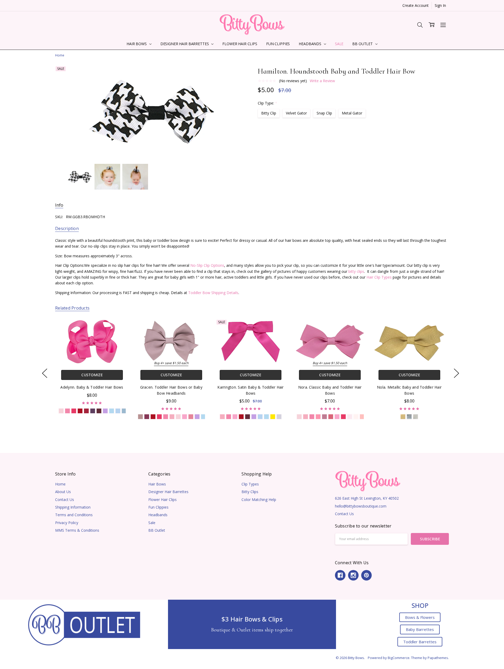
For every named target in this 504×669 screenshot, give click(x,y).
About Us (63, 491)
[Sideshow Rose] (356, 416)
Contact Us (64, 499)
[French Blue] (124, 411)
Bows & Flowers (420, 617)
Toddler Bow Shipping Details (213, 292)
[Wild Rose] (324, 416)
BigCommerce (399, 657)
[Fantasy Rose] (318, 416)
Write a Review (322, 81)
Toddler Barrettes (420, 641)
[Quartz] (191, 416)
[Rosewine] (247, 416)
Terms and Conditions (74, 514)
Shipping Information (73, 507)
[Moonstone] (362, 416)
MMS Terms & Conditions (77, 530)
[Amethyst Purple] (93, 411)
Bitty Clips (250, 491)
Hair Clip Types (379, 277)
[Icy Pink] (350, 416)
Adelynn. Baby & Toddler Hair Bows (91, 387)
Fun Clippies (278, 43)
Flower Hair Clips (239, 43)
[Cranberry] (86, 411)
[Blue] (111, 411)
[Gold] (403, 416)
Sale (339, 43)
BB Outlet (363, 43)
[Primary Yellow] (272, 416)
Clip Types (250, 484)
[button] (84, 624)
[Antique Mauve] (140, 416)
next (456, 373)
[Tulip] (184, 416)
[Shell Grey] (279, 416)
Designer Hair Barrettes (185, 43)
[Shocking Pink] (74, 411)
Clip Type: (267, 103)
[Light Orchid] (105, 411)
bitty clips (356, 271)
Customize (91, 374)
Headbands (310, 43)
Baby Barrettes (420, 629)
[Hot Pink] (67, 411)
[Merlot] (99, 411)
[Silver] (409, 416)
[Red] (80, 411)
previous (44, 373)
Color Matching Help (259, 499)
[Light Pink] (61, 411)
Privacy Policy (66, 522)
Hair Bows (137, 43)
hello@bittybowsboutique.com (360, 506)
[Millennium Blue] (260, 416)
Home (60, 484)
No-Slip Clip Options (207, 265)
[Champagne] (415, 416)
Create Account (415, 5)
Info (59, 205)
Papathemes (438, 657)
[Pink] (172, 416)
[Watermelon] (331, 416)
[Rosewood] (147, 416)
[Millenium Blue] (118, 411)
